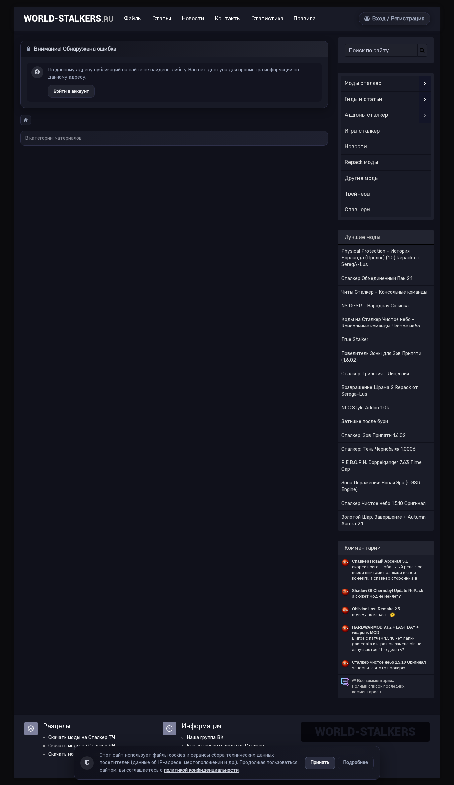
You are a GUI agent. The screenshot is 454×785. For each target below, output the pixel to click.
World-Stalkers (68, 18)
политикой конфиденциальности (201, 770)
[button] (394, 18)
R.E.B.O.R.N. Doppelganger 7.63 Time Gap (381, 466)
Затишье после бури (364, 421)
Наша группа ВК (205, 737)
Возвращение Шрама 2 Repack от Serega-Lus (379, 391)
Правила (305, 18)
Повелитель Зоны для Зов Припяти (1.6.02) (381, 357)
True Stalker (354, 339)
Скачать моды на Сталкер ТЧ (81, 737)
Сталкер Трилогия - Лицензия (375, 374)
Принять (320, 762)
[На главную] (25, 120)
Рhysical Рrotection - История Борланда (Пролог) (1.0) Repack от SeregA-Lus (380, 257)
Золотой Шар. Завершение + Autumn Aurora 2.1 (383, 520)
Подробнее (355, 762)
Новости (193, 18)
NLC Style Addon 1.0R (365, 408)
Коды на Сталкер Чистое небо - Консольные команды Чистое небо (380, 323)
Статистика (267, 18)
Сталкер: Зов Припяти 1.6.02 (373, 435)
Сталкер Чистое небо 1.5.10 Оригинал (383, 503)
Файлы (133, 18)
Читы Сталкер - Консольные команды (384, 292)
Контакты (228, 18)
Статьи (161, 18)
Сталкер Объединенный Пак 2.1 (376, 278)
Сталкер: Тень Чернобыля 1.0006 (378, 449)
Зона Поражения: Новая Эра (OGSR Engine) (380, 486)
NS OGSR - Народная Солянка (375, 306)
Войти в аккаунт (71, 91)
